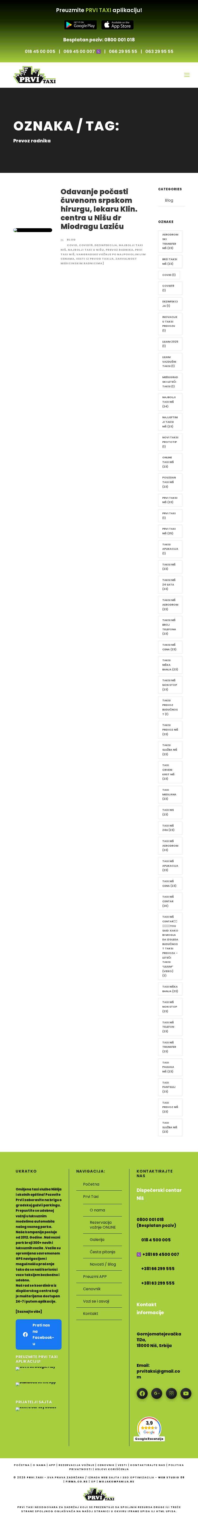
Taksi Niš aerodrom (170, 604)
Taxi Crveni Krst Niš (168, 772)
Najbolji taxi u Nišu (86, 250)
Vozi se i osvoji (96, 1301)
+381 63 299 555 (158, 1283)
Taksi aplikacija (170, 548)
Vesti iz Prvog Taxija (95, 259)
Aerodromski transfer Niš (170, 241)
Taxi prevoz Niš (170, 1107)
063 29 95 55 (159, 51)
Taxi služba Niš (169, 1127)
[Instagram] (171, 1393)
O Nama (40, 1465)
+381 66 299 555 (158, 1269)
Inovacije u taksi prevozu (169, 323)
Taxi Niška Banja (170, 989)
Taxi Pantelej (169, 1087)
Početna (91, 1184)
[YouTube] (185, 1393)
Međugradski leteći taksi (170, 381)
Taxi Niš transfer (169, 1047)
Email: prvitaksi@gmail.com (158, 1371)
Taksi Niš (169, 567)
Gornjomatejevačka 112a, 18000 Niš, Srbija (159, 1339)
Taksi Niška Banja (170, 664)
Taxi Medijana (169, 794)
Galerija (97, 1239)
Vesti (123, 1465)
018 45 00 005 (40, 51)
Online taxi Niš (168, 461)
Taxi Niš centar (168, 901)
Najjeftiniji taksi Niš (170, 421)
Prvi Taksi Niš (169, 500)
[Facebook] (142, 1393)
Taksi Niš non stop (169, 684)
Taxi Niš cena (169, 883)
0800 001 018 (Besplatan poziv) (156, 1222)
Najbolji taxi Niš (169, 401)
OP (93, 1481)
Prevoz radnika (119, 250)
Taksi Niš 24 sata (169, 584)
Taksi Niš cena (169, 647)
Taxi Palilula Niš (168, 1067)
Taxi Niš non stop (169, 1006)
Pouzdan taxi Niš (169, 482)
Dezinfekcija (105, 245)
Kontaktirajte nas (148, 1465)
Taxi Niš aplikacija (170, 865)
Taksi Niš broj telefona (169, 627)
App (53, 1465)
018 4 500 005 (156, 1240)
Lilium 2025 (170, 344)
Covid (72, 245)
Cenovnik (92, 1289)
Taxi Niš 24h (168, 828)
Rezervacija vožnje (77, 1465)
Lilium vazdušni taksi (169, 361)
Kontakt (90, 1313)
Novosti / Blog (103, 1264)
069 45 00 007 (79, 51)
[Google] (156, 1393)
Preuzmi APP (95, 1276)
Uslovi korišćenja (112, 1469)
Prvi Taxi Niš (169, 531)
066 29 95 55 (123, 51)
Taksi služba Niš (169, 749)
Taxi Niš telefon (168, 1026)
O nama (97, 1210)
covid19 (86, 245)
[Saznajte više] (29, 1311)
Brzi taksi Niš (169, 261)
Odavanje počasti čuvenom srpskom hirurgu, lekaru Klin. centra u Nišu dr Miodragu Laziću (99, 209)
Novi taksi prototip (170, 441)
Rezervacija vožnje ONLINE (103, 1225)
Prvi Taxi (169, 515)
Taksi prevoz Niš (170, 729)
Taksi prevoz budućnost (170, 707)
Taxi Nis (168, 812)
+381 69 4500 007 (160, 1254)
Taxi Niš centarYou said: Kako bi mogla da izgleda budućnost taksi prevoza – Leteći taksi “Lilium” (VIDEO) (170, 946)
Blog (71, 240)
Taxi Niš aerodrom (170, 845)
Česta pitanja (102, 1252)
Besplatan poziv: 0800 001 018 (99, 40)
